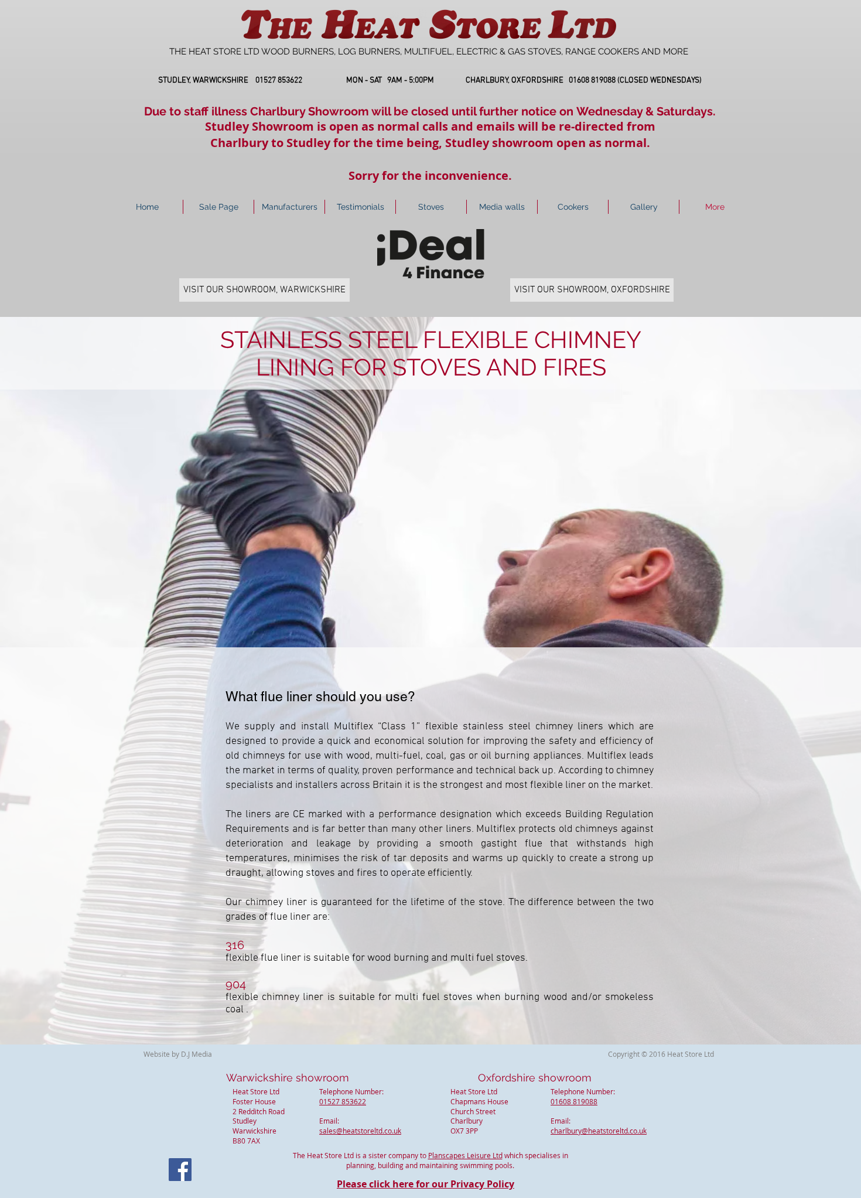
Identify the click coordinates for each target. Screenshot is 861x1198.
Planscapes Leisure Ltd (465, 1155)
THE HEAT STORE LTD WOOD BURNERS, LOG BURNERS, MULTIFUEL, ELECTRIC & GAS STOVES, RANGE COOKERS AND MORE (428, 51)
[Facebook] (180, 1169)
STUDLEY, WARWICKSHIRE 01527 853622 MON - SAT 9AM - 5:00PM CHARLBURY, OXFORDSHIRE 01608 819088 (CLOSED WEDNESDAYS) (430, 81)
